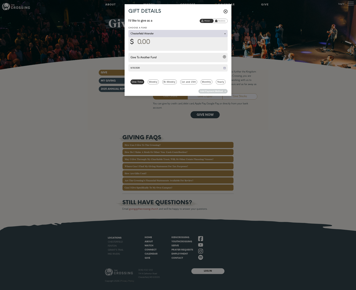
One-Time (137, 82)
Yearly (220, 82)
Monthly (206, 82)
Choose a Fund (137, 28)
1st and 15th (188, 82)
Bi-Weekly (169, 82)
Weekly (153, 82)
